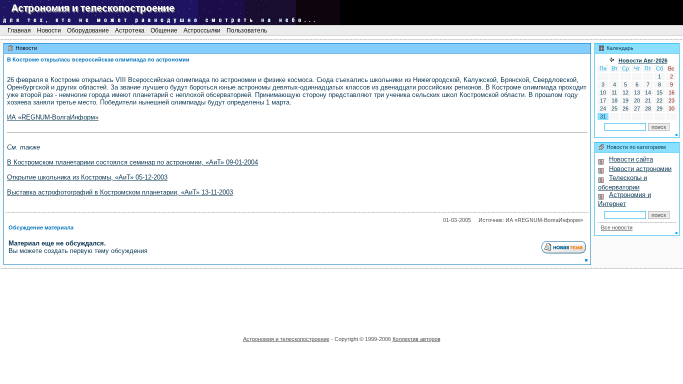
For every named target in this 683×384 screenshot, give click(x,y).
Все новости (616, 227)
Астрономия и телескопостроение (286, 339)
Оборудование (88, 30)
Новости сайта (631, 159)
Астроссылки (202, 30)
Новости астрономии (640, 168)
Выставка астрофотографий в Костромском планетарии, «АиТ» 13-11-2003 (120, 192)
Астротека (130, 30)
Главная (19, 30)
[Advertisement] (342, 299)
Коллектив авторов (416, 339)
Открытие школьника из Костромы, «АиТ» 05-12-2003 (87, 177)
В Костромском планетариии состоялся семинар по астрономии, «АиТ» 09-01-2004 (132, 162)
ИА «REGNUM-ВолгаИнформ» (52, 117)
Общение (164, 30)
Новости (49, 30)
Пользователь (246, 30)
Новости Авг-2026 (643, 61)
